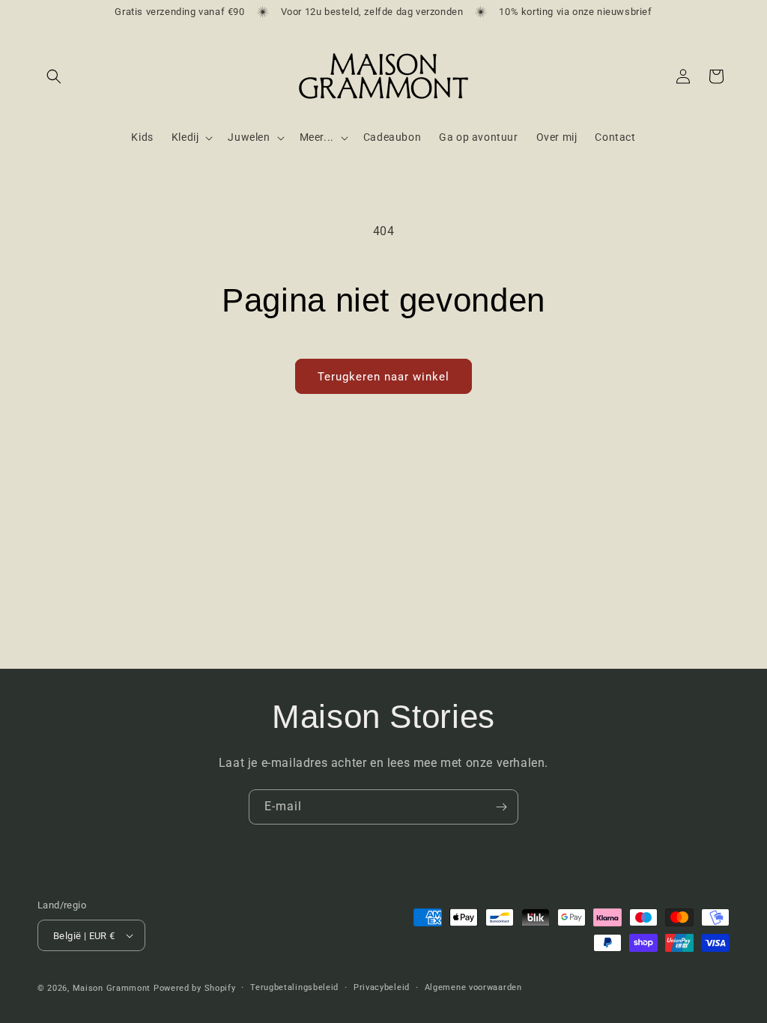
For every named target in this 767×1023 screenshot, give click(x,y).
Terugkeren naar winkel (383, 376)
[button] (53, 76)
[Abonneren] (501, 807)
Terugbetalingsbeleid (294, 987)
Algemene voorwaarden (473, 987)
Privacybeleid (382, 987)
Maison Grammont (112, 988)
